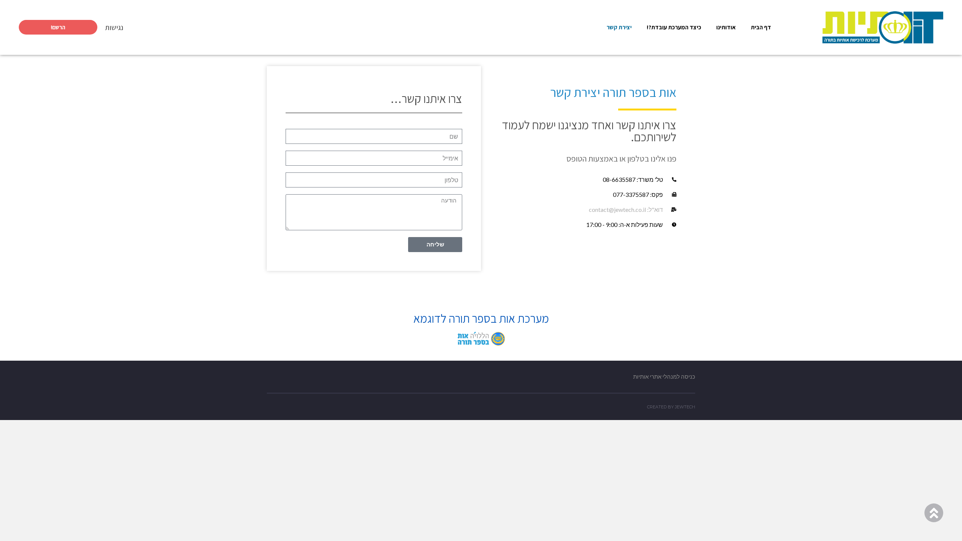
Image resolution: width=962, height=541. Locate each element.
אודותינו (726, 27)
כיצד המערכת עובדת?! (674, 27)
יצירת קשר (619, 27)
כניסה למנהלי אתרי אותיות (664, 376)
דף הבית (761, 27)
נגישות (114, 27)
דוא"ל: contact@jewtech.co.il (626, 209)
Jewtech (685, 407)
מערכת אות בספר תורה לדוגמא (481, 318)
